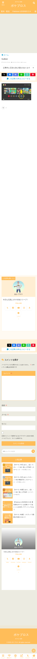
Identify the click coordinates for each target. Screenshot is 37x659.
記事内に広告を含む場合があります (16, 68)
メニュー (3, 657)
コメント (7, 373)
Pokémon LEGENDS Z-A (21, 11)
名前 (4, 405)
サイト (4, 424)
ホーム (6, 55)
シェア (21, 657)
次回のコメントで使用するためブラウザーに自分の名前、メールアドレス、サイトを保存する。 (18, 437)
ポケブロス (18, 5)
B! (15, 75)
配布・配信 (5, 11)
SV (15, 657)
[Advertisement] (18, 33)
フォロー (27, 657)
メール (5, 415)
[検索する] (33, 451)
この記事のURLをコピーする (19, 79)
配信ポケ (9, 657)
